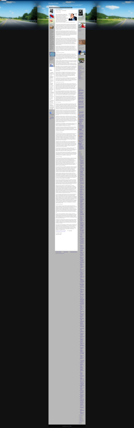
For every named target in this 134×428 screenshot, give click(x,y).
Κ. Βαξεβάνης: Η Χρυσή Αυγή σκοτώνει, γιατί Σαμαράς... (81, 246)
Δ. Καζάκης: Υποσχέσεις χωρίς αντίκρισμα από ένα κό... (82, 277)
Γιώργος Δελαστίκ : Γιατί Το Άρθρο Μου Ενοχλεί (82, 178)
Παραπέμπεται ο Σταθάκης (81, 210)
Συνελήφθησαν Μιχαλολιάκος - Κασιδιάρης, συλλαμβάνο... (82, 172)
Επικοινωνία (60, 7)
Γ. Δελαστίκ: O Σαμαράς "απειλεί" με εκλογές (82, 343)
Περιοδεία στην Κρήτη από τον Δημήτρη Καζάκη (82, 174)
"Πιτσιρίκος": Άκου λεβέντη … (82, 216)
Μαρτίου (81, 419)
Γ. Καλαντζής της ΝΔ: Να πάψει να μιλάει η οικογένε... (82, 168)
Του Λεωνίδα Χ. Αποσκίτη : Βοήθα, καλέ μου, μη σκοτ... (82, 220)
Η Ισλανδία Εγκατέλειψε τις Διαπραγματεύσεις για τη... (82, 410)
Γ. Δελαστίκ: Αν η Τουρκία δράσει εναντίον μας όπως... (82, 393)
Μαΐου (80, 417)
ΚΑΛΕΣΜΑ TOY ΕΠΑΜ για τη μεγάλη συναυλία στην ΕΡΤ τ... (82, 324)
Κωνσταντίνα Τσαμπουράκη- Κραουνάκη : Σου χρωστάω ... (82, 223)
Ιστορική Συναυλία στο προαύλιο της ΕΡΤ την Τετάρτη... (82, 329)
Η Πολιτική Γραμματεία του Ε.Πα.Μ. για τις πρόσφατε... (82, 292)
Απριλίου (81, 418)
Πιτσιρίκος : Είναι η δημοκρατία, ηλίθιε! (82, 176)
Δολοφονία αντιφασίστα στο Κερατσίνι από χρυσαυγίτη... (82, 253)
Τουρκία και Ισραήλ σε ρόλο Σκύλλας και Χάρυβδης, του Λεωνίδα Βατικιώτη (81, 117)
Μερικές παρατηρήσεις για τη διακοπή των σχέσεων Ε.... (82, 413)
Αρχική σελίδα (51, 7)
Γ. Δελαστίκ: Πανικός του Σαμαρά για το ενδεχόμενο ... (82, 321)
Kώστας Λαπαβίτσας (81, 114)
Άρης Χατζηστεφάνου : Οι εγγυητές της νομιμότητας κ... (82, 161)
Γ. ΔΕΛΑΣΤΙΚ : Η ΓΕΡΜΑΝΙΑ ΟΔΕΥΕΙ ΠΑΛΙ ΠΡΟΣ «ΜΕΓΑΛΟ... (81, 201)
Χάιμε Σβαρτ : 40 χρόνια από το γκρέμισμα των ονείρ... (81, 195)
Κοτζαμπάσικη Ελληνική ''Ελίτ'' (82, 274)
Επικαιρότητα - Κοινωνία (60, 231)
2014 (80, 154)
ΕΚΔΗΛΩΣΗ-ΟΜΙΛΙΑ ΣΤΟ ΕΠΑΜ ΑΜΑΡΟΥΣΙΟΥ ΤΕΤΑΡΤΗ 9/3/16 (81, 138)
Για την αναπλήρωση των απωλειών (81, 142)
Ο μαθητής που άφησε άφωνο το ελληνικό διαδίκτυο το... (82, 346)
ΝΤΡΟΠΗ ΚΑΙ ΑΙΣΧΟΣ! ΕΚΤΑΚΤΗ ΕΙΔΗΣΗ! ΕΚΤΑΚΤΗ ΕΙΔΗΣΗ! (81, 93)
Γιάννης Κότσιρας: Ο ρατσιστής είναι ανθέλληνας (82, 395)
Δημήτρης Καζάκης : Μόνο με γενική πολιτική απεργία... (82, 319)
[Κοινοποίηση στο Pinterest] (71, 230)
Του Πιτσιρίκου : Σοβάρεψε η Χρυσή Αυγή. (81, 250)
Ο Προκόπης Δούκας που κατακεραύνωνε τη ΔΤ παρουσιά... (82, 381)
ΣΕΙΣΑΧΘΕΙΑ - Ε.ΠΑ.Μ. (80, 143)
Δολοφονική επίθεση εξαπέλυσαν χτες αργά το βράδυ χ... (82, 300)
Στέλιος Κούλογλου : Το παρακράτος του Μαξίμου (82, 260)
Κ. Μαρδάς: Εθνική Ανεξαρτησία (82, 362)
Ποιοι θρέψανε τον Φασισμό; (82, 218)
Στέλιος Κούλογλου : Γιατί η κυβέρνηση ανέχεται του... (82, 248)
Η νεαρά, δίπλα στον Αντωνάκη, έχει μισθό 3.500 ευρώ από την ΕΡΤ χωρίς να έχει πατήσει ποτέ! (81, 98)
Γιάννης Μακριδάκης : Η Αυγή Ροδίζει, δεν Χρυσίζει (82, 239)
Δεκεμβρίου (81, 156)
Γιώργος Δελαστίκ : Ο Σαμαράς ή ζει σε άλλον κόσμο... (82, 302)
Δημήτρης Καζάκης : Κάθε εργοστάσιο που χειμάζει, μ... (82, 285)
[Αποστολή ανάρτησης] (67, 230)
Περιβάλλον (80, 78)
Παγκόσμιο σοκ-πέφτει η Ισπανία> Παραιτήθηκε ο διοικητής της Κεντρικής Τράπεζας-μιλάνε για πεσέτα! (81, 107)
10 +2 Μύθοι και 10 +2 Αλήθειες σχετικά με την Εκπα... (82, 267)
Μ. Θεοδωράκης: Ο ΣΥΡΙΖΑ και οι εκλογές (82, 397)
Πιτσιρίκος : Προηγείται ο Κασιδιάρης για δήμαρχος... (81, 351)
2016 (80, 152)
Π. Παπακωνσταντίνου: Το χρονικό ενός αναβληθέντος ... (82, 361)
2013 (80, 155)
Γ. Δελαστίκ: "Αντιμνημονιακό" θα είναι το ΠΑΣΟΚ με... (82, 356)
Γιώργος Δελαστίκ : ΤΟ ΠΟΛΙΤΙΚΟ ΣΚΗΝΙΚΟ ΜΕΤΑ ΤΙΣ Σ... (82, 163)
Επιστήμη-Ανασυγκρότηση (80, 77)
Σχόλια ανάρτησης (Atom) (61, 253)
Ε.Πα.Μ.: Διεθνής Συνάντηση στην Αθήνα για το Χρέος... (82, 255)
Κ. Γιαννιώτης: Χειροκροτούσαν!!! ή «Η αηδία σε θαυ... (82, 332)
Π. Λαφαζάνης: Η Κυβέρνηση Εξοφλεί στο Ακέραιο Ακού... (82, 367)
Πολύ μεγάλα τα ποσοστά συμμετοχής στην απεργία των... (82, 273)
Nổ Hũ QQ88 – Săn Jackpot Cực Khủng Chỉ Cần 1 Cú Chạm (81, 134)
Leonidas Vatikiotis (81, 115)
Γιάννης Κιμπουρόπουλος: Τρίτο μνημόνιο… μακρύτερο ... (82, 314)
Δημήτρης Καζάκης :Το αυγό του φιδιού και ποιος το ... (82, 243)
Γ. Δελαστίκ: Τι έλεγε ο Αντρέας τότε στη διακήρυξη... (82, 384)
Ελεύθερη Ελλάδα (53, 3)
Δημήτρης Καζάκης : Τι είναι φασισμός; (82, 199)
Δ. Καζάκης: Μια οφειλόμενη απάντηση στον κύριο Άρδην (82, 339)
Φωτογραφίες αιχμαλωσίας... (81, 341)
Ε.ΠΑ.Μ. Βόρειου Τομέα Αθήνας (81, 136)
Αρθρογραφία (80, 66)
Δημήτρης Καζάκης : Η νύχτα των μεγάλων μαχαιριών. (82, 166)
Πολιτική (64, 231)
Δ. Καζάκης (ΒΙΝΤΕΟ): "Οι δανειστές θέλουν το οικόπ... (82, 379)
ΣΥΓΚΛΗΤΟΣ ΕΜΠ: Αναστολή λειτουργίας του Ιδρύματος (82, 204)
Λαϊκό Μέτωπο (52, 117)
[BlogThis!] (69, 230)
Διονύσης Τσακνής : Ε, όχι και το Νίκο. (82, 169)
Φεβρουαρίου (81, 420)
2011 (79, 423)
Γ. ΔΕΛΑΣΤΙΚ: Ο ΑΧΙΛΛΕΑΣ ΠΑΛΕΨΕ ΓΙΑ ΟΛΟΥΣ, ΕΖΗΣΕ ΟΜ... (82, 370)
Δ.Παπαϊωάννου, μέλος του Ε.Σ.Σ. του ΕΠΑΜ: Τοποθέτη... (82, 348)
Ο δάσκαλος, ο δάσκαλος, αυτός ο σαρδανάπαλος (82, 289)
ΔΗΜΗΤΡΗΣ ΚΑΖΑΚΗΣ (80, 129)
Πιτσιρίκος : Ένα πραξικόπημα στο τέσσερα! (82, 189)
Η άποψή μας (80, 74)
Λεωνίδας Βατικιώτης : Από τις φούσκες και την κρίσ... (82, 282)
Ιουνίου (81, 416)
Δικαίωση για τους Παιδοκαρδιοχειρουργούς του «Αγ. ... (82, 326)
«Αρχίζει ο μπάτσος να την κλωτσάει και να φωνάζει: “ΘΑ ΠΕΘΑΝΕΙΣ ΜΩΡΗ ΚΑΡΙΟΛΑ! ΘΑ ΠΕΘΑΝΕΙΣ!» (81, 121)
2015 (80, 153)
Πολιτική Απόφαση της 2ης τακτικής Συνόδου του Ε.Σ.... (82, 215)
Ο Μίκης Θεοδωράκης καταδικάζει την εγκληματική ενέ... (82, 279)
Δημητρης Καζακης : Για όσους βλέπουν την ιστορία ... (82, 317)
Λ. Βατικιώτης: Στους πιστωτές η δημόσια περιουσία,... (82, 389)
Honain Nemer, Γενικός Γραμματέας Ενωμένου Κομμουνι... (81, 373)
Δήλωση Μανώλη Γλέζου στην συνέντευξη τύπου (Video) (81, 104)
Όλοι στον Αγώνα (81, 283)
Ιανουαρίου (81, 421)
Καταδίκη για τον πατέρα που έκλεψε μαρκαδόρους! (81, 207)
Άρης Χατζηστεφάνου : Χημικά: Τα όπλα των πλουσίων (82, 294)
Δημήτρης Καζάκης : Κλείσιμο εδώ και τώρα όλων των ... (82, 304)
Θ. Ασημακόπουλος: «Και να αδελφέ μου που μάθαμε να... (82, 353)
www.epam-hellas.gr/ (80, 123)
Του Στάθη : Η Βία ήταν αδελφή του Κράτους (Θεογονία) (82, 187)
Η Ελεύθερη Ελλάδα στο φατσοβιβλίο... (67, 7)
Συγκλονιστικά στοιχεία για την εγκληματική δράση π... (82, 228)
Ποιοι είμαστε (55, 7)
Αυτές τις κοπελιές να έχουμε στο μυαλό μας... (81, 113)
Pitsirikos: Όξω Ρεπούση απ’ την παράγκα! (82, 309)
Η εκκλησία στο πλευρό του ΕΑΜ (82, 398)
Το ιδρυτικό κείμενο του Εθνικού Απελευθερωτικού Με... (82, 183)
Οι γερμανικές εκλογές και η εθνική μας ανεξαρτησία (81, 212)
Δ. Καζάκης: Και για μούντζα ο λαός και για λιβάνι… (82, 401)
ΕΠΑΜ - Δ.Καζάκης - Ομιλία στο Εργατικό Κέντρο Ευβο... (82, 181)
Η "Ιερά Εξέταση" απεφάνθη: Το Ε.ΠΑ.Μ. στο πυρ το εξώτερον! (81, 95)
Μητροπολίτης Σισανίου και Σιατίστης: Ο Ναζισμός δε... (81, 197)
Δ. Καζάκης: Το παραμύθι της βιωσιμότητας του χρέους (82, 365)
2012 (80, 422)
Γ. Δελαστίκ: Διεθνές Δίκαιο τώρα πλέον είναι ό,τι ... (82, 403)
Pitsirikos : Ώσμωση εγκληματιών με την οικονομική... (82, 241)
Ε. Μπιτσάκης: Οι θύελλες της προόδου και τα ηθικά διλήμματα (81, 126)
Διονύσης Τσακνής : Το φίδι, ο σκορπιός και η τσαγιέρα (82, 234)
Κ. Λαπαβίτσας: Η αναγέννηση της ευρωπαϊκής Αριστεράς (82, 334)
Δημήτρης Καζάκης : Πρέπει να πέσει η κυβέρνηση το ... (82, 262)
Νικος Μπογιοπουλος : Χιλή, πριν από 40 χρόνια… (82, 311)
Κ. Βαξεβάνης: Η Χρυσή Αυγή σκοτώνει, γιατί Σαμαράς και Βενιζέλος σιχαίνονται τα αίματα (81, 102)
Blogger (70, 426)
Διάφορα (79, 73)
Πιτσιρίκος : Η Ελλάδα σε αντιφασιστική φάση (81, 192)
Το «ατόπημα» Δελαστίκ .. (81, 185)
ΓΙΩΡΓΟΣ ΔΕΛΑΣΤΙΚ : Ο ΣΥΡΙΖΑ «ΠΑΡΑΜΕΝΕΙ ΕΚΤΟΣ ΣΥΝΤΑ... (82, 225)
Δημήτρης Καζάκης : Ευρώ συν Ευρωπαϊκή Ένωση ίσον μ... (82, 258)
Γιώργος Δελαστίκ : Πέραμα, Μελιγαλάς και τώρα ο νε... (82, 237)
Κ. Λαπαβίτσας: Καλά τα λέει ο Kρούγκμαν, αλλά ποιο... (82, 405)
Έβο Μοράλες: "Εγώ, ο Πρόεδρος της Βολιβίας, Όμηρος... (82, 386)
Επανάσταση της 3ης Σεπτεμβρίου (82, 390)
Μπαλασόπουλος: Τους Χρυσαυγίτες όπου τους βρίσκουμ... (82, 376)
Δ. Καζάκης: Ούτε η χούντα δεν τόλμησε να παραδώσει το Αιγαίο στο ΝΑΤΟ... (81, 90)
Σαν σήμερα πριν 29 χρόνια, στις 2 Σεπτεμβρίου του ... (82, 408)
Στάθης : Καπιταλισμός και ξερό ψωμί (82, 269)
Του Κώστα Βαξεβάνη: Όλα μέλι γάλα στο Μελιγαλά (82, 265)
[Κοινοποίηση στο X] (70, 230)
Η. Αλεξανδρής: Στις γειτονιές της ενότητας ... (82, 358)
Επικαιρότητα (80, 72)
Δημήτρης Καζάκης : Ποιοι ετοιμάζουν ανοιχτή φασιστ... (82, 230)
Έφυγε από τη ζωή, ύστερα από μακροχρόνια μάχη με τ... (82, 287)
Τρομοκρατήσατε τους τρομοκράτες (82, 232)
